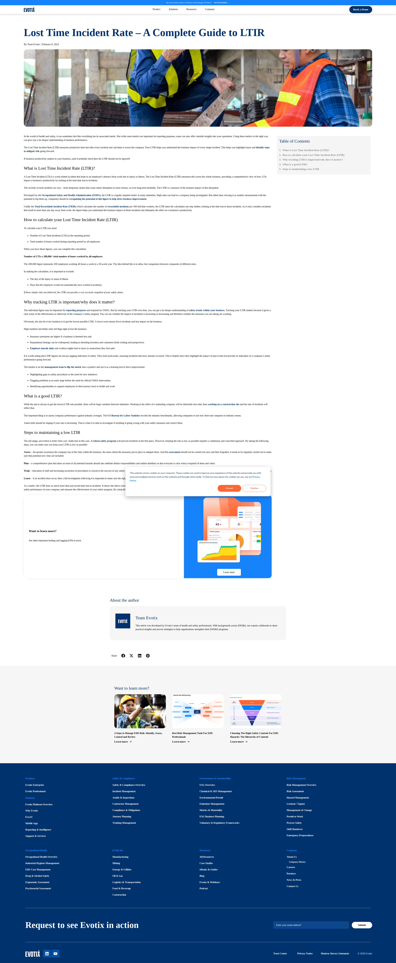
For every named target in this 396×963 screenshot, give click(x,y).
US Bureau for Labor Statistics (124, 415)
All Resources (207, 857)
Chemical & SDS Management (216, 791)
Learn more (123, 741)
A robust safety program (103, 441)
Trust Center (280, 953)
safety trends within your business (206, 310)
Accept (229, 488)
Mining (116, 863)
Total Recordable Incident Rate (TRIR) (55, 206)
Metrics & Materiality (211, 810)
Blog (202, 876)
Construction (119, 894)
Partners (291, 873)
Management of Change (299, 810)
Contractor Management (125, 803)
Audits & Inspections (123, 797)
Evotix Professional (35, 791)
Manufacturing (120, 857)
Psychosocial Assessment (38, 888)
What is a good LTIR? (295, 164)
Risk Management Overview (301, 785)
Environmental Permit (211, 797)
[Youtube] (55, 953)
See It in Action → (222, 2)
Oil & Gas (117, 876)
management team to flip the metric (63, 367)
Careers (291, 867)
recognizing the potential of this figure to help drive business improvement (107, 199)
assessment (174, 452)
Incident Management (124, 791)
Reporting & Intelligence (38, 829)
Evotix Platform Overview (39, 804)
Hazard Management (298, 797)
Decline (254, 488)
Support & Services (35, 836)
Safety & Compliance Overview (128, 785)
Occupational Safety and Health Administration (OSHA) (71, 195)
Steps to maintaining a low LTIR (300, 169)
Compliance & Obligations (126, 810)
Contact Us (292, 886)
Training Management (124, 823)
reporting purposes (76, 310)
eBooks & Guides (209, 869)
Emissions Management (212, 803)
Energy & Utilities (121, 869)
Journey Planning (121, 816)
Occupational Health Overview (41, 857)
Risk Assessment (295, 791)
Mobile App (31, 823)
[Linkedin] (47, 953)
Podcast (204, 888)
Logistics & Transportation (126, 882)
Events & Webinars (210, 882)
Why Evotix (31, 810)
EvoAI (28, 817)
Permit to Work (295, 816)
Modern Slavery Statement (335, 953)
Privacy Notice (305, 953)
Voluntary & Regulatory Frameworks (219, 823)
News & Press (294, 880)
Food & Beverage (121, 888)
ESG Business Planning (212, 816)
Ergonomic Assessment (37, 882)
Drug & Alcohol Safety (37, 876)
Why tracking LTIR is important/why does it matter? (312, 159)
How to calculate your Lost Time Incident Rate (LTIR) (313, 155)
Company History (297, 862)
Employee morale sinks (42, 348)
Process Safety (294, 823)
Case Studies (206, 863)
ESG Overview (207, 785)
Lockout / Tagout (296, 803)
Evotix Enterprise (34, 785)
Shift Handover (295, 829)
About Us (292, 857)
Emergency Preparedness (300, 835)
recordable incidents (118, 206)
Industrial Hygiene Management (42, 863)
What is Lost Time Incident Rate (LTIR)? (305, 150)
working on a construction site (223, 404)
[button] (123, 655)
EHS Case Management (37, 869)
